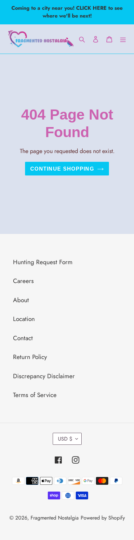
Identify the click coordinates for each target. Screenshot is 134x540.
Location (24, 319)
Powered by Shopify (103, 517)
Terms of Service (35, 395)
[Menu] (123, 39)
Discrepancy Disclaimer (44, 376)
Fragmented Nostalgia (55, 517)
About (21, 300)
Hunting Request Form (43, 262)
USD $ (65, 439)
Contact (23, 338)
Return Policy (30, 357)
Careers (23, 280)
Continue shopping (62, 169)
